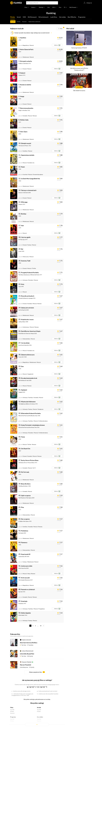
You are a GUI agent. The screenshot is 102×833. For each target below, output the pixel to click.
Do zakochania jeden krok (29, 378)
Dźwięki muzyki (26, 143)
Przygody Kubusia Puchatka (30, 272)
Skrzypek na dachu (26, 61)
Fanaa (23, 437)
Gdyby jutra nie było (27, 308)
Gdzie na (56, 45)
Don (22, 366)
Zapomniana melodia (27, 155)
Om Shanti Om (25, 448)
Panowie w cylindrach (28, 589)
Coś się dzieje (25, 343)
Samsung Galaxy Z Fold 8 (79, 48)
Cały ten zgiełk (25, 237)
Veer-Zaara (23, 131)
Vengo (22, 96)
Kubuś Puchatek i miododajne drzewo (33, 425)
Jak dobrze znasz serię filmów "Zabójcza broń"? (79, 69)
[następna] (43, 626)
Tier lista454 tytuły (27, 656)
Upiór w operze (26, 495)
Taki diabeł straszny (79, 90)
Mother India (24, 120)
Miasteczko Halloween (28, 401)
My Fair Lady (25, 472)
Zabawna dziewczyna (27, 355)
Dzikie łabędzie (26, 613)
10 (40, 625)
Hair (22, 225)
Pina (22, 507)
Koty (22, 284)
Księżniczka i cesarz (27, 319)
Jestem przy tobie (26, 566)
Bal (22, 249)
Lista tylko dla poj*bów (27, 654)
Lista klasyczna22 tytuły (27, 667)
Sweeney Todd (25, 261)
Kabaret (22, 73)
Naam (23, 167)
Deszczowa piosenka (26, 108)
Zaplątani (24, 390)
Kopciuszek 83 (25, 554)
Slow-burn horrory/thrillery (28, 642)
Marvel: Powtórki (25, 665)
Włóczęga (24, 202)
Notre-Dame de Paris (26, 49)
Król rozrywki (25, 578)
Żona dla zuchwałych (27, 296)
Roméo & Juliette (25, 85)
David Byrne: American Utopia (30, 331)
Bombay (23, 214)
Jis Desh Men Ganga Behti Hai (30, 178)
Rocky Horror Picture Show (29, 460)
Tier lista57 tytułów (27, 645)
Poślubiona (24, 531)
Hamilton (23, 38)
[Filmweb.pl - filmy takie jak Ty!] (16, 2)
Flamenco (24, 542)
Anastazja (24, 601)
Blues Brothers (26, 484)
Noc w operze (25, 519)
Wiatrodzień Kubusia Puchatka (31, 413)
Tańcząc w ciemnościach (28, 190)
